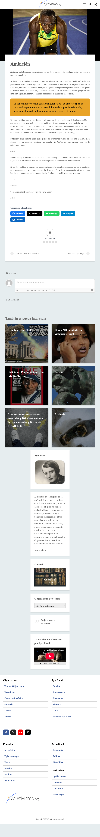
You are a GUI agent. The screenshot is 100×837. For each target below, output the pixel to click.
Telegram (69, 213)
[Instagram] (28, 732)
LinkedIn (19, 220)
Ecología (60, 414)
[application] (50, 656)
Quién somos (59, 776)
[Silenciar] (58, 663)
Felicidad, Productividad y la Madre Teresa (26, 374)
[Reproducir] (40, 663)
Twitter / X (36, 213)
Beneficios (9, 692)
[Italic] (21, 290)
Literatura (58, 698)
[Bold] (17, 290)
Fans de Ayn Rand (62, 716)
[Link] (46, 290)
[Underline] (24, 290)
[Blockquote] (39, 290)
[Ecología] (73, 427)
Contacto (57, 782)
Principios (9, 780)
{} (50, 290)
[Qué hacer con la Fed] (26, 343)
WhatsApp (53, 213)
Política (8, 768)
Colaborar (58, 788)
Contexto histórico (13, 698)
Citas (55, 710)
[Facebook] (6, 732)
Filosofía (57, 704)
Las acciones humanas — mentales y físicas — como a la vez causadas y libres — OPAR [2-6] (25, 420)
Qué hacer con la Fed (21, 330)
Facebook (19, 213)
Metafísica (9, 750)
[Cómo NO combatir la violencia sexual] (73, 343)
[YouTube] (20, 732)
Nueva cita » (40, 550)
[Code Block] (43, 290)
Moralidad (58, 762)
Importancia (59, 692)
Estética (8, 774)
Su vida (56, 686)
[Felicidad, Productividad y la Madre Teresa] (26, 385)
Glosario (8, 704)
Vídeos (7, 716)
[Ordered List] (32, 290)
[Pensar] (73, 385)
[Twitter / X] (13, 732)
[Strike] (28, 290)
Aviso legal (58, 794)
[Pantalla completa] (63, 663)
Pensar (59, 372)
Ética (7, 762)
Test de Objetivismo (14, 686)
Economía (58, 750)
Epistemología (11, 756)
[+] (53, 290)
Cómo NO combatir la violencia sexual (68, 331)
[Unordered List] (35, 290)
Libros (7, 710)
